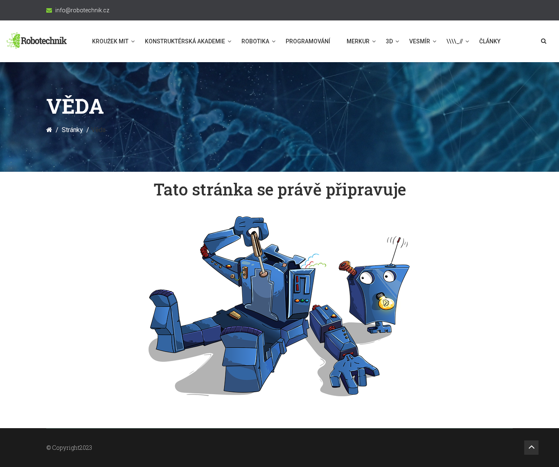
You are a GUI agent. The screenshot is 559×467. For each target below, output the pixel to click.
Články (489, 41)
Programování (308, 41)
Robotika (255, 41)
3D (389, 41)
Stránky (72, 130)
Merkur (358, 41)
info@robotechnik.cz (82, 10)
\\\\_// (454, 41)
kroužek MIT (110, 41)
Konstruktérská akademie (185, 41)
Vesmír (419, 41)
